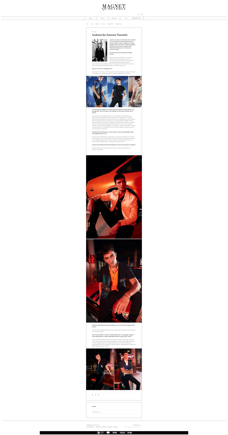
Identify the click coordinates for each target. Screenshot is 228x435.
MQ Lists (103, 24)
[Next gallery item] (140, 91)
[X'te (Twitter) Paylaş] (95, 394)
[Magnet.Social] (136, 18)
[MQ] (134, 18)
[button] (142, 14)
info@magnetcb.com (137, 425)
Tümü (87, 24)
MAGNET (114, 6)
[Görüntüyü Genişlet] (96, 91)
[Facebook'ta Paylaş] (92, 394)
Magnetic (97, 24)
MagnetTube (110, 24)
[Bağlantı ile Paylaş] (98, 394)
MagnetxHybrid (118, 24)
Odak (92, 24)
